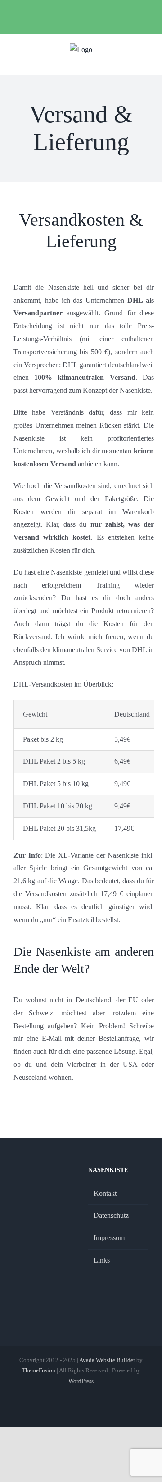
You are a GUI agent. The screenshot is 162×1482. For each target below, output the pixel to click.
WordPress (81, 1381)
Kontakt (105, 1193)
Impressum (109, 1237)
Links (102, 1260)
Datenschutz (111, 1215)
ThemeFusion (38, 1370)
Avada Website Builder (107, 1360)
